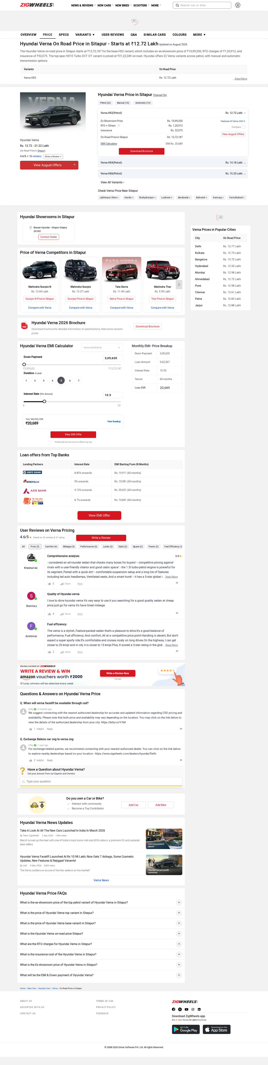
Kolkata (199, 253)
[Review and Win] (101, 674)
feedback (102, 1013)
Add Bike (161, 805)
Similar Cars (155, 34)
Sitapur (41, 150)
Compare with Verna (39, 307)
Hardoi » (129, 197)
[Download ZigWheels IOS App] (217, 1029)
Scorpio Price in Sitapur (81, 298)
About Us (26, 1001)
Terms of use (104, 1001)
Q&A (134, 34)
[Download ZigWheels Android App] (186, 1029)
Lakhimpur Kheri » (109, 197)
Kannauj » (218, 197)
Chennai (200, 292)
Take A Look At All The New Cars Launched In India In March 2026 (62, 830)
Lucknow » (166, 197)
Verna (55, 988)
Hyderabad (201, 266)
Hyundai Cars (44, 988)
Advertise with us (32, 1007)
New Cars (32, 988)
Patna (198, 298)
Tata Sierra (121, 286)
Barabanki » (184, 197)
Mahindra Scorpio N (39, 286)
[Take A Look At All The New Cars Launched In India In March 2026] (164, 839)
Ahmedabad (202, 279)
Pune (198, 285)
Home (23, 988)
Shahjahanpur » (147, 197)
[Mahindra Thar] (162, 270)
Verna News (101, 880)
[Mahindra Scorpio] (80, 270)
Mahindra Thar (162, 286)
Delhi (198, 246)
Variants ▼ (85, 34)
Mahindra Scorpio (81, 286)
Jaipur (199, 305)
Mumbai (200, 272)
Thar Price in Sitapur (162, 298)
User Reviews (113, 34)
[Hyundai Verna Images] (57, 114)
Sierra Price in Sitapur (122, 298)
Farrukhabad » (236, 197)
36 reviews (35, 156)
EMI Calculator (109, 143)
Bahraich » (201, 197)
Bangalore (201, 259)
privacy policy (106, 1007)
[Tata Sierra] (121, 270)
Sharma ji (31, 606)
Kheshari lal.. (31, 568)
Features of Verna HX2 (233, 121)
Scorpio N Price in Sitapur (40, 298)
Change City (160, 95)
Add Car (133, 805)
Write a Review (52, 156)
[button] (177, 5)
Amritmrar (31, 636)
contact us (28, 1013)
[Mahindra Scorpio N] (39, 270)
